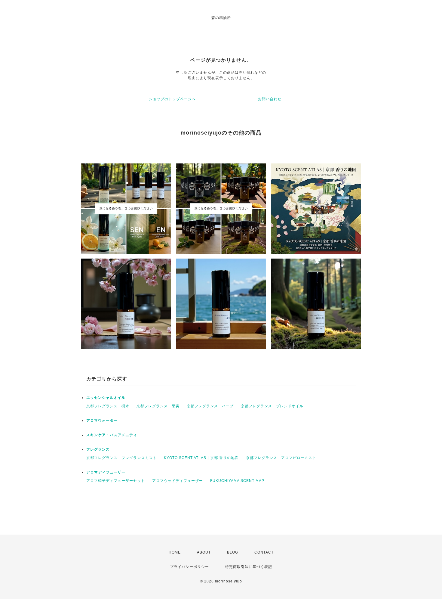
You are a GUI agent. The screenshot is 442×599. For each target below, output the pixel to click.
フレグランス (98, 449)
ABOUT (204, 552)
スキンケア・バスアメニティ (111, 435)
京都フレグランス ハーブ (210, 406)
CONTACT (264, 552)
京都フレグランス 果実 (158, 406)
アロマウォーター (102, 420)
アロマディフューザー (105, 472)
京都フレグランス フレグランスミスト (121, 458)
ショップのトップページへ (172, 99)
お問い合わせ (269, 99)
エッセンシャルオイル (105, 398)
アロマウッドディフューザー (177, 481)
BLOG (232, 552)
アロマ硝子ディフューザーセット (115, 481)
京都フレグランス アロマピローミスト (281, 458)
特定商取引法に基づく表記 (248, 567)
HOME (175, 552)
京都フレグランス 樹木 (107, 406)
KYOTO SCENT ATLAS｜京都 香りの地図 (201, 458)
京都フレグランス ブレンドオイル (272, 406)
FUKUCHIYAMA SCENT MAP (237, 481)
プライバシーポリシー (189, 567)
